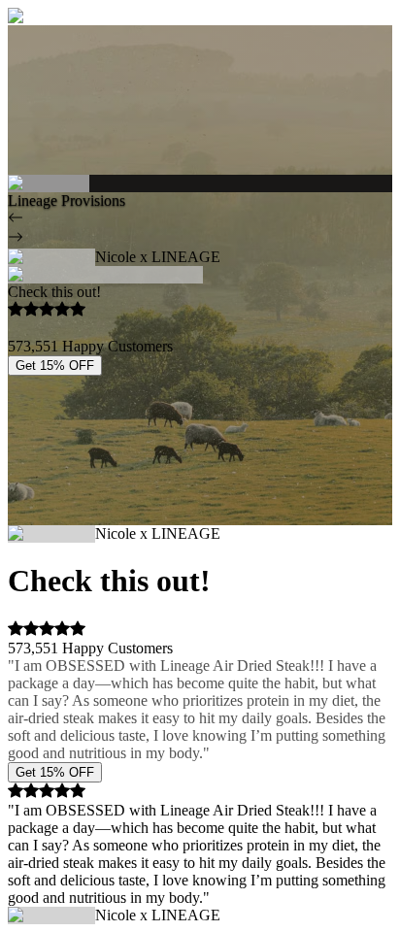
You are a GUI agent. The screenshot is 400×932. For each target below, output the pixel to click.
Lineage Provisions (66, 200)
